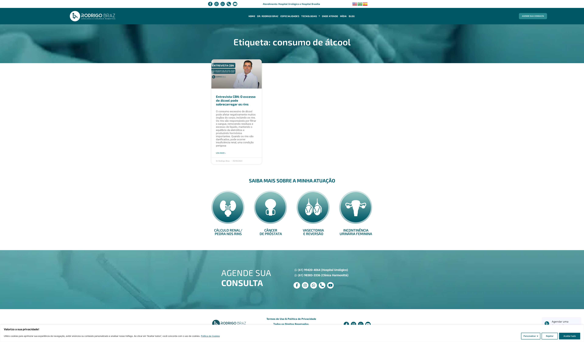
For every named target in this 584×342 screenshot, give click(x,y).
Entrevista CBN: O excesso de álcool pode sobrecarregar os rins (235, 100)
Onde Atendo (330, 16)
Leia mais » (221, 153)
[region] (292, 333)
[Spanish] (365, 3)
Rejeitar (549, 336)
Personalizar (529, 336)
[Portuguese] (360, 3)
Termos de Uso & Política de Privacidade (291, 318)
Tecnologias (309, 16)
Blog (352, 16)
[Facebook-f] (210, 4)
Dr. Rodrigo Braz (267, 16)
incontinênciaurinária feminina (356, 232)
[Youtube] (235, 4)
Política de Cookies (210, 336)
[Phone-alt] (229, 4)
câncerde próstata (271, 232)
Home (252, 16)
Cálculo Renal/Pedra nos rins (228, 232)
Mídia (343, 16)
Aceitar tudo (569, 336)
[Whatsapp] (223, 4)
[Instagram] (216, 4)
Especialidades (289, 16)
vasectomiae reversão (313, 232)
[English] (355, 3)
